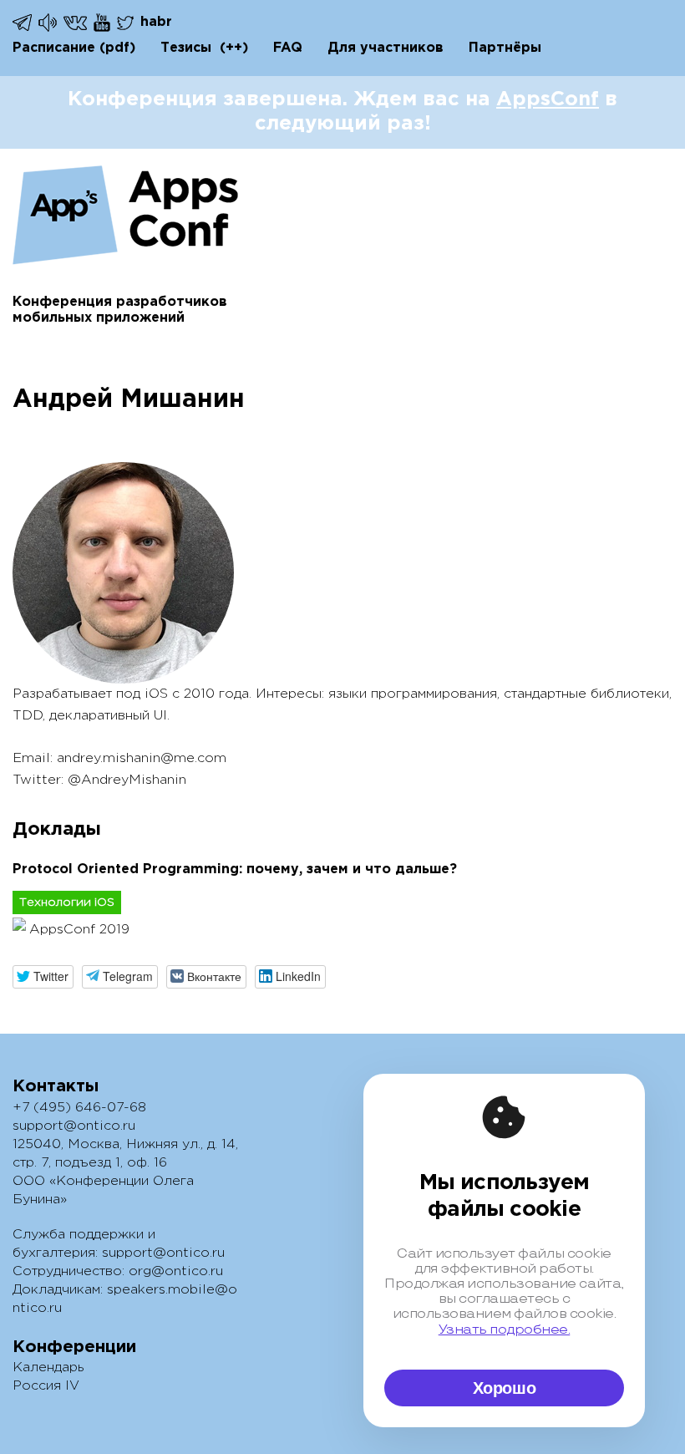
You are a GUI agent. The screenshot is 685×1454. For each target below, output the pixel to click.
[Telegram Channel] (48, 22)
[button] (43, 976)
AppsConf (547, 99)
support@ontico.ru (74, 1126)
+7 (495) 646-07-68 (79, 1107)
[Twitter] (126, 22)
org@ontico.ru (176, 1271)
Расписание (54, 48)
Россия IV (46, 1386)
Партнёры (505, 48)
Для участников (385, 48)
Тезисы (185, 48)
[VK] (76, 22)
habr (156, 22)
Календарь (48, 1367)
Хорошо (504, 1388)
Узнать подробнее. (505, 1329)
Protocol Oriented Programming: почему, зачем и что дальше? (235, 869)
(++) (234, 48)
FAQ (287, 48)
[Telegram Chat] (23, 22)
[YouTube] (103, 22)
